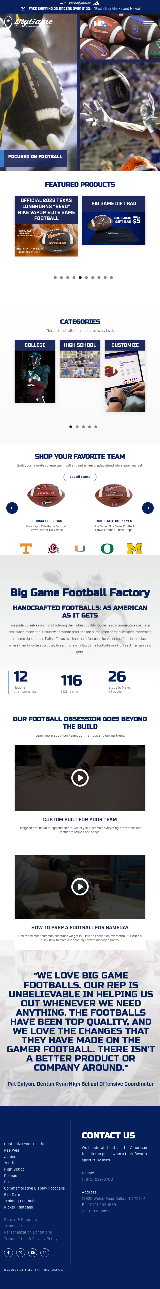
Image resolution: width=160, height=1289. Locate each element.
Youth (9, 1163)
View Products (46, 229)
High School (15, 1169)
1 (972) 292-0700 (97, 1179)
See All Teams (80, 477)
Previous (12, 508)
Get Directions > (96, 1211)
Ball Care (12, 1194)
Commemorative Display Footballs (34, 1188)
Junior (10, 1156)
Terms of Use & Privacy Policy (31, 1239)
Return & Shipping (20, 1219)
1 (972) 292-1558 (101, 1205)
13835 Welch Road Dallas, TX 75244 (114, 1198)
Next (148, 508)
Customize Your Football (26, 1144)
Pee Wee (11, 1150)
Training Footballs (20, 1201)
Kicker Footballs (18, 1207)
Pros (8, 1182)
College (10, 1175)
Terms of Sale (16, 1226)
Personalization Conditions (28, 1232)
